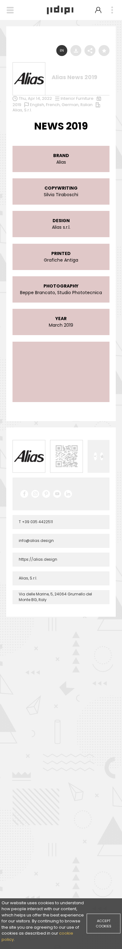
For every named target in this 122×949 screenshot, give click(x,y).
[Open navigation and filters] (10, 10)
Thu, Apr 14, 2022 (35, 98)
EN (62, 50)
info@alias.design (36, 540)
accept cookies (103, 923)
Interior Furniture (77, 98)
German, (71, 105)
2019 (17, 105)
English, (38, 105)
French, (54, 105)
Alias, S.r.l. (22, 110)
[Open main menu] (112, 10)
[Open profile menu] (98, 10)
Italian (86, 105)
